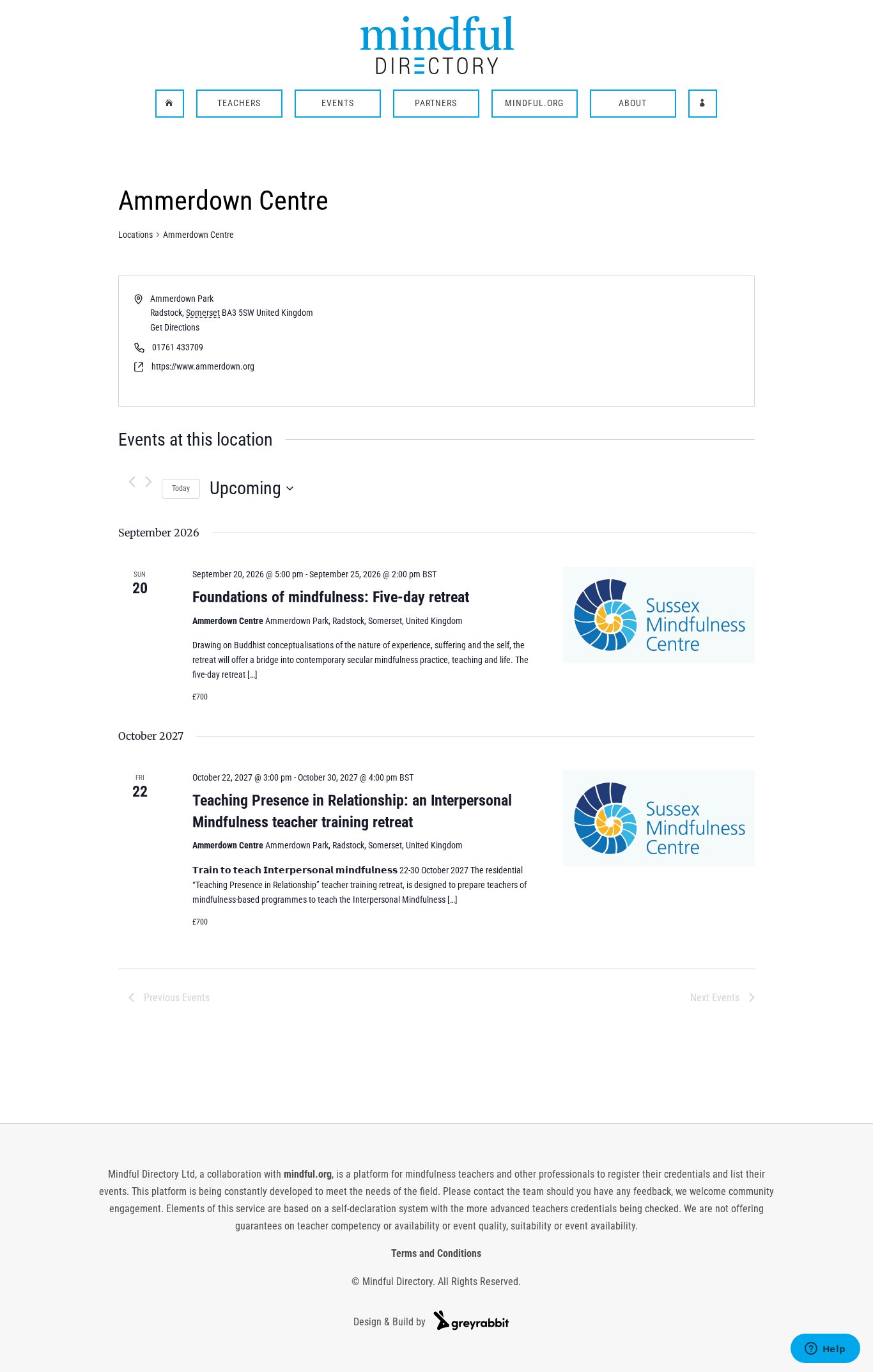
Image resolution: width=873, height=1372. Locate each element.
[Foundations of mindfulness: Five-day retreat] (659, 615)
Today (181, 488)
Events (337, 103)
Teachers (239, 103)
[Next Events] (148, 482)
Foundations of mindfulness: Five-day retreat (330, 597)
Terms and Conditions (436, 1253)
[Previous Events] (131, 482)
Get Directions (174, 327)
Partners (436, 103)
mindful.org (308, 1174)
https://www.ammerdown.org (202, 366)
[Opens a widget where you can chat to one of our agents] (825, 1350)
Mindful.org (534, 103)
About (633, 103)
